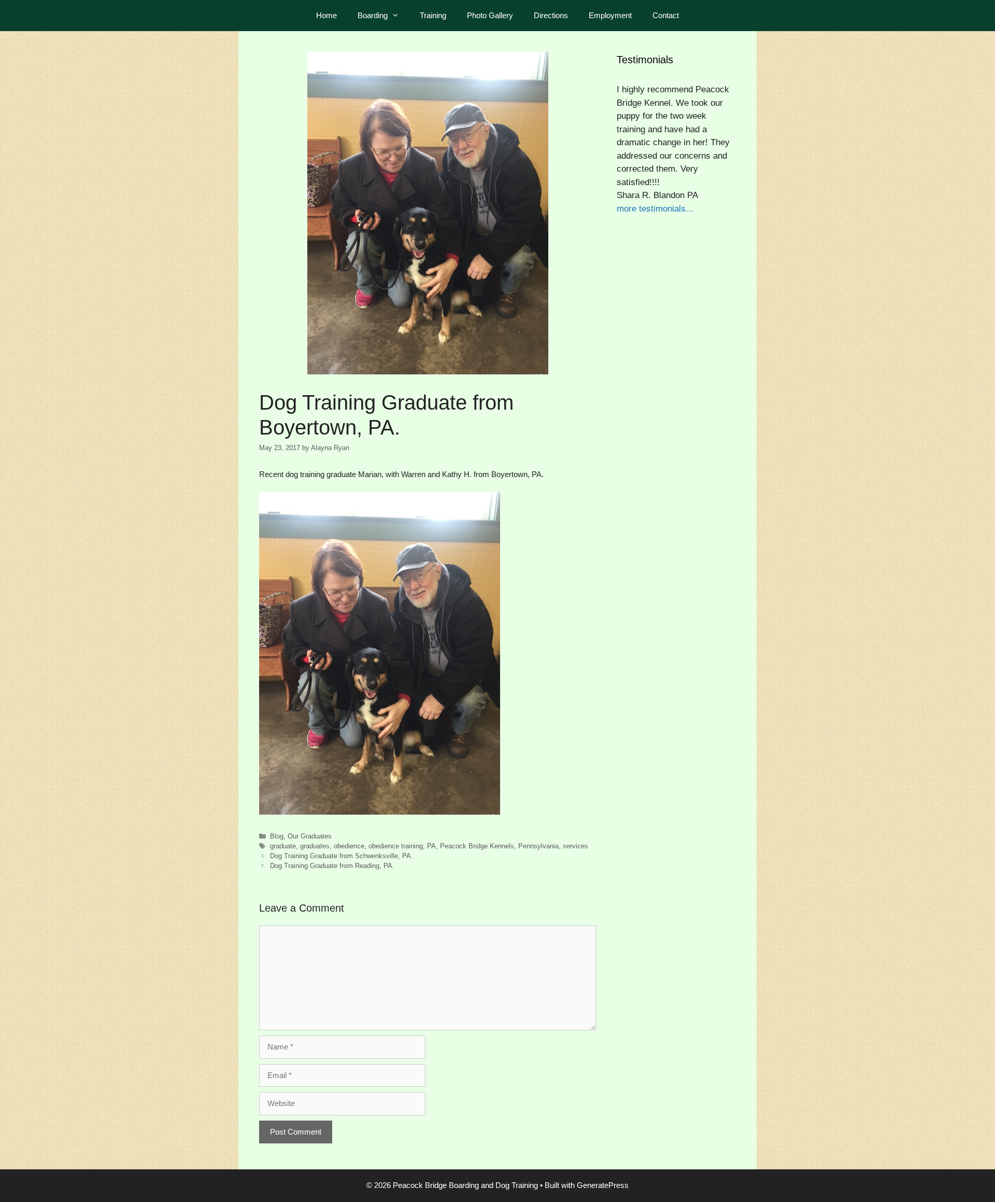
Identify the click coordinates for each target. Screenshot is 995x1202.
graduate (283, 846)
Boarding (373, 15)
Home (326, 15)
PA (431, 846)
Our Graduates (310, 836)
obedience (349, 846)
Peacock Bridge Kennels (477, 846)
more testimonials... (655, 209)
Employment (610, 15)
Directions (551, 15)
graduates (315, 846)
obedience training (395, 846)
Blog (276, 836)
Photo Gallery (490, 15)
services (575, 846)
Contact (665, 15)
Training (433, 15)
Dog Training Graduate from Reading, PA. (332, 866)
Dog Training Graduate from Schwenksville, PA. (341, 856)
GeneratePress (603, 1185)
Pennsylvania (538, 846)
